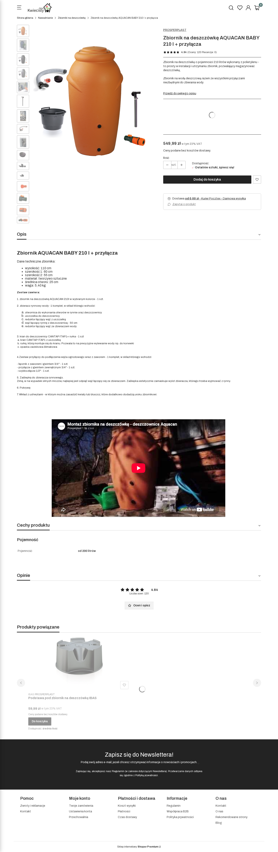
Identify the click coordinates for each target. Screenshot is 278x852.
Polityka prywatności (180, 817)
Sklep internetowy (137, 846)
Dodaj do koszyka (207, 179)
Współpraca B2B (178, 811)
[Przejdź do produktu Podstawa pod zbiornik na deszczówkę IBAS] (79, 663)
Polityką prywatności (146, 775)
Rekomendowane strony (231, 817)
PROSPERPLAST (174, 30)
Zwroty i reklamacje (32, 805)
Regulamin (118, 771)
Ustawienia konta (80, 811)
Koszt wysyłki (127, 805)
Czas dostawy (127, 817)
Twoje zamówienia (81, 805)
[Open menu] (19, 8)
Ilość (166, 157)
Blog (219, 822)
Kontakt (25, 811)
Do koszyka (40, 721)
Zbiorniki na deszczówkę (72, 17)
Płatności (124, 811)
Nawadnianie (45, 17)
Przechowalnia (78, 817)
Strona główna (25, 17)
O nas (219, 811)
